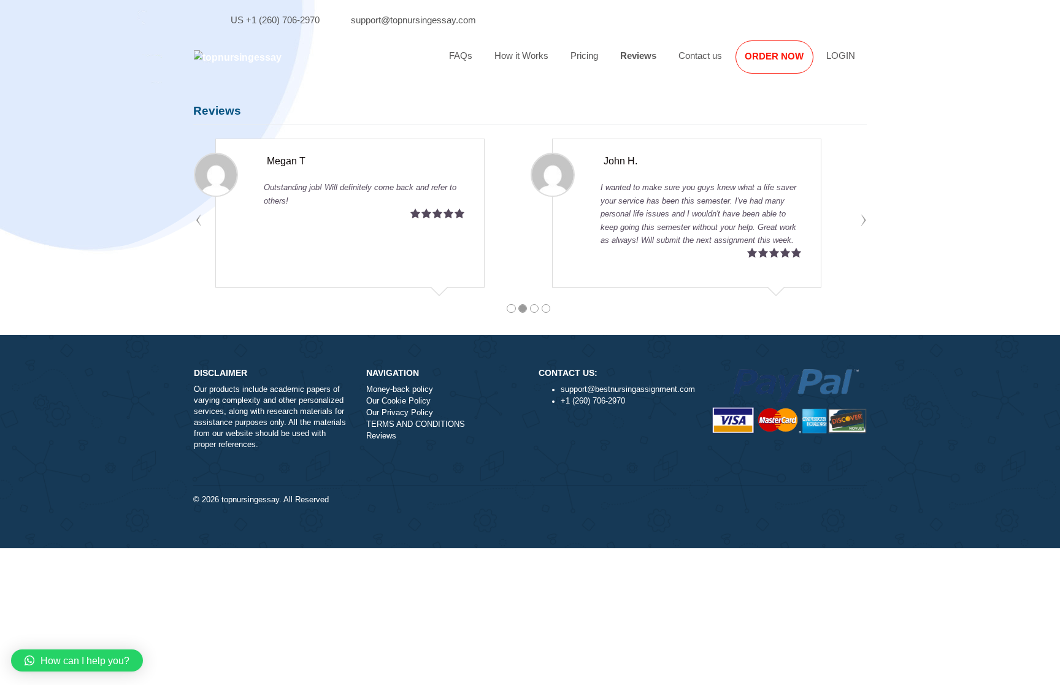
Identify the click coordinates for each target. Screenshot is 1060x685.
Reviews (638, 55)
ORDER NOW (774, 56)
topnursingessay (250, 500)
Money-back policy (399, 389)
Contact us (700, 55)
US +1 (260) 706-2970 (275, 20)
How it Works (521, 55)
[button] (77, 660)
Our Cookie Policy (398, 401)
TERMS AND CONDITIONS (415, 424)
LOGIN (840, 55)
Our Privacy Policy (399, 412)
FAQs (460, 55)
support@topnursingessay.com (413, 20)
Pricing (584, 55)
